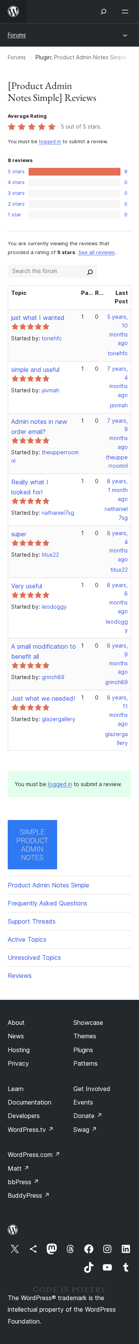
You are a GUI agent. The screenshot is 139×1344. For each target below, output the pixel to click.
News (16, 1036)
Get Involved (91, 1089)
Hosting (19, 1050)
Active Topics (27, 939)
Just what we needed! (43, 698)
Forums (17, 35)
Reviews (20, 975)
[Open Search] (103, 11)
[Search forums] (90, 271)
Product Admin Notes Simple (90, 57)
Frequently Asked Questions (47, 903)
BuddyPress (29, 1195)
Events (83, 1102)
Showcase (88, 1022)
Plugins (83, 1050)
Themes (84, 1036)
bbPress (23, 1182)
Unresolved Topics (34, 957)
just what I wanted (37, 317)
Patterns (85, 1063)
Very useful (26, 586)
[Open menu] (126, 11)
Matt (18, 1168)
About (16, 1022)
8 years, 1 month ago (117, 490)
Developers (24, 1116)
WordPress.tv (31, 1129)
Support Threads (32, 921)
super (18, 534)
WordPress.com (34, 1154)
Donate (87, 1116)
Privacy (18, 1063)
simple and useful (35, 369)
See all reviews (96, 252)
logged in (50, 141)
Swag (85, 1129)
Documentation (29, 1102)
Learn (16, 1089)
